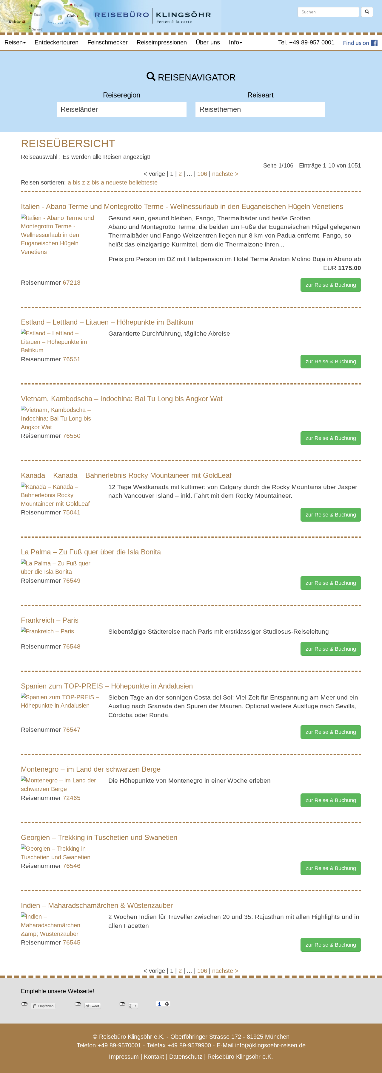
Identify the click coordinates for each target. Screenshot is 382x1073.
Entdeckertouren (56, 42)
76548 (72, 646)
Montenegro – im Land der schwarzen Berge (91, 769)
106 (202, 173)
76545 (72, 942)
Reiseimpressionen (162, 42)
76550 (72, 435)
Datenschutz (185, 1056)
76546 (72, 865)
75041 (72, 512)
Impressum (124, 1056)
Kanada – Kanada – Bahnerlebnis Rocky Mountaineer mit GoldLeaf (126, 475)
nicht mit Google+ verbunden (122, 1004)
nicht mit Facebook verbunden (24, 1004)
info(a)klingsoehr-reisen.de (270, 1045)
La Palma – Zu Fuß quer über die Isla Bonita (91, 552)
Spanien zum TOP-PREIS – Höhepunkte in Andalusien (107, 686)
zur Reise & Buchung (331, 285)
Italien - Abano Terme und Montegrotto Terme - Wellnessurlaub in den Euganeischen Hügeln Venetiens (182, 206)
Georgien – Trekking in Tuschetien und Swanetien (99, 837)
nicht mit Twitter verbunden (78, 1004)
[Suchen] (367, 12)
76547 (72, 729)
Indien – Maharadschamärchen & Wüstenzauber (97, 905)
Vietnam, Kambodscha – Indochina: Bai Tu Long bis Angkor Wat (122, 399)
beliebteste (143, 182)
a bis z (76, 182)
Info (234, 42)
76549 (72, 580)
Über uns (208, 42)
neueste (116, 182)
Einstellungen (166, 1004)
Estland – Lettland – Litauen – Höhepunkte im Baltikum (107, 322)
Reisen (13, 42)
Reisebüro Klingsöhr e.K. (240, 1056)
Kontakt (154, 1056)
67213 (72, 282)
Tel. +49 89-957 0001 (306, 42)
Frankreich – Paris (49, 620)
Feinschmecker (107, 42)
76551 (72, 359)
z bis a (95, 182)
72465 (72, 797)
